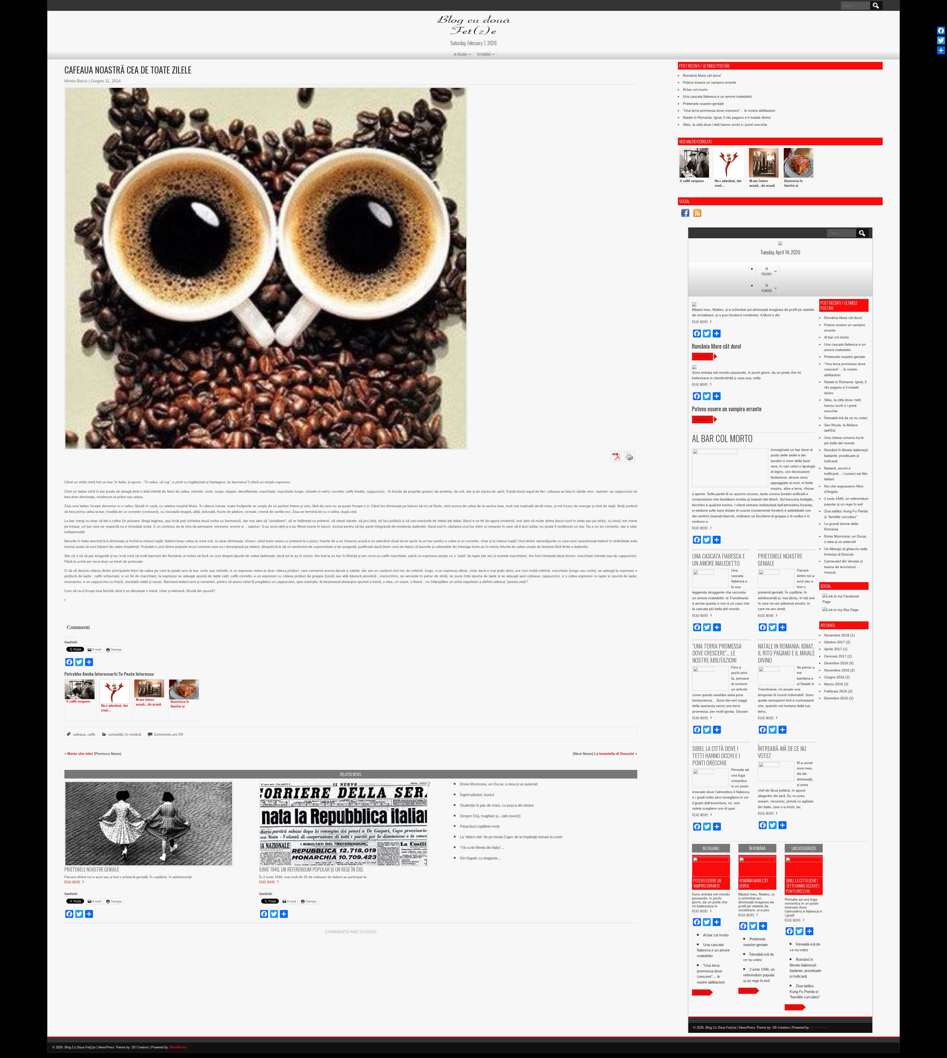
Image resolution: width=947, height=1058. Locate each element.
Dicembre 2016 (836, 663)
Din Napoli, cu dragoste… (480, 858)
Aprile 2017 (833, 649)
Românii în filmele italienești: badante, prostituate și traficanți (846, 455)
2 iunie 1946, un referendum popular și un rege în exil (759, 975)
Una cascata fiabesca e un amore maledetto (717, 96)
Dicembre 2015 (836, 698)
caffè (91, 734)
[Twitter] (941, 40)
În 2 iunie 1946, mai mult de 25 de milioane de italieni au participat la (312, 877)
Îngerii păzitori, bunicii (477, 795)
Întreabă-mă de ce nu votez (845, 418)
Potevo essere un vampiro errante (709, 82)
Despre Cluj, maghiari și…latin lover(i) (490, 816)
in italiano (460, 54)
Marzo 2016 (833, 684)
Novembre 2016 (836, 670)
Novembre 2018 (836, 635)
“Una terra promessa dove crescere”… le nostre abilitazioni (729, 110)
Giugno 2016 (834, 677)
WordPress (819, 1027)
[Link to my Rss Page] (697, 214)
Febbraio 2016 (835, 691)
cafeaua (79, 734)
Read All (700, 992)
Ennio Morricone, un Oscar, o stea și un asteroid (498, 784)
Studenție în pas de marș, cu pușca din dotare (497, 805)
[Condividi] (941, 50)
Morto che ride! (80, 754)
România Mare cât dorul (702, 75)
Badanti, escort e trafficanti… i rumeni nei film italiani (846, 473)
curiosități (115, 734)
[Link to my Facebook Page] (685, 214)
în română (484, 54)
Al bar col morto (695, 90)
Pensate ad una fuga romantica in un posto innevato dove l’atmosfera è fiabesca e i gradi (803, 907)
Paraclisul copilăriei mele (480, 826)
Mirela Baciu (75, 81)
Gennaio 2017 (835, 656)
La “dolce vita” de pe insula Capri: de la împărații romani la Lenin (511, 837)
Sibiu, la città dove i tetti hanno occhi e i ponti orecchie (725, 125)
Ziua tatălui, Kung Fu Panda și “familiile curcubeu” (805, 991)
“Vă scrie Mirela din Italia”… (482, 847)
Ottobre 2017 (834, 642)
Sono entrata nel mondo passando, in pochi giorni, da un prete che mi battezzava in (711, 900)
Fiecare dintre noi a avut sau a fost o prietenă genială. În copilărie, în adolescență (128, 877)
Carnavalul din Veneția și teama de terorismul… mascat (843, 566)
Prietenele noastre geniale (703, 104)
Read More (72, 881)
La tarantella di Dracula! (614, 754)
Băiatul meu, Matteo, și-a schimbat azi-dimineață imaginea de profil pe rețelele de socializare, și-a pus (756, 902)
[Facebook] (941, 31)
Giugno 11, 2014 (106, 81)
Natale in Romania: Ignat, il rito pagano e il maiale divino (727, 117)
